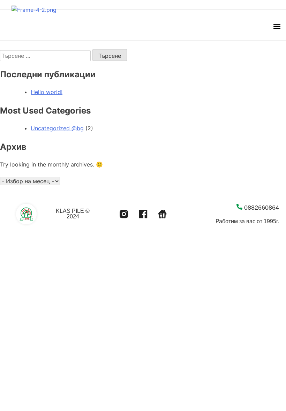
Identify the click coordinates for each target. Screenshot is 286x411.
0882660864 (261, 207)
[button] (277, 26)
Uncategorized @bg (57, 128)
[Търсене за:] (46, 55)
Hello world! (46, 91)
